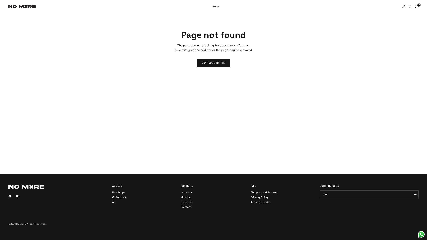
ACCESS (117, 186)
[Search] (410, 6)
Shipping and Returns (264, 192)
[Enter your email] (415, 194)
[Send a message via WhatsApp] (421, 234)
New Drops (118, 192)
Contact (186, 206)
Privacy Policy (259, 197)
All (113, 202)
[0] (416, 6)
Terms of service (261, 202)
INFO (254, 186)
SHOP (216, 6)
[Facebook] (12, 196)
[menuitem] (216, 6)
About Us (186, 192)
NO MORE (187, 186)
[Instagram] (20, 196)
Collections (119, 197)
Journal (186, 197)
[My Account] (404, 6)
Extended (187, 202)
